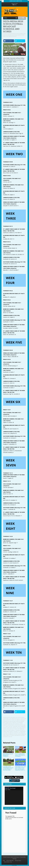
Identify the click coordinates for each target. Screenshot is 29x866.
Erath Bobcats (16, 723)
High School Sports (16, 35)
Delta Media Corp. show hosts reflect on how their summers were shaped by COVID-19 (20, 768)
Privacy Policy (18, 860)
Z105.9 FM (10, 736)
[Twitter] (15, 4)
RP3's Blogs (13, 36)
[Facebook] (13, 4)
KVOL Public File (9, 860)
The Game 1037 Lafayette (13, 732)
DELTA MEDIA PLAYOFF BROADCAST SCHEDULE (8, 755)
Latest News (5, 718)
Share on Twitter (20, 40)
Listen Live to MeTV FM (16, 1)
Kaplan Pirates (17, 725)
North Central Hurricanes (11, 726)
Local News (8, 36)
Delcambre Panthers (7, 723)
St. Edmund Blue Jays (19, 730)
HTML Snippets (9, 865)
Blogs (5, 35)
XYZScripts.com (20, 865)
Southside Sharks (10, 730)
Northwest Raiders (12, 727)
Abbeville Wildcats (21, 719)
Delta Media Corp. (8, 862)
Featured (9, 35)
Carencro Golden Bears (17, 722)
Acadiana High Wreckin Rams (9, 721)
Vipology (14, 858)
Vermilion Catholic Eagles (15, 734)
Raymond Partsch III (12, 33)
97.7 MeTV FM (13, 719)
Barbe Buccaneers (20, 721)
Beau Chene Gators (7, 722)
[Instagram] (14, 4)
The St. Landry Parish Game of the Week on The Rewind (20, 755)
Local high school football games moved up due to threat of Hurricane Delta (8, 768)
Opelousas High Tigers (12, 728)
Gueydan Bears (10, 725)
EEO (4, 860)
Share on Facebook (9, 40)
